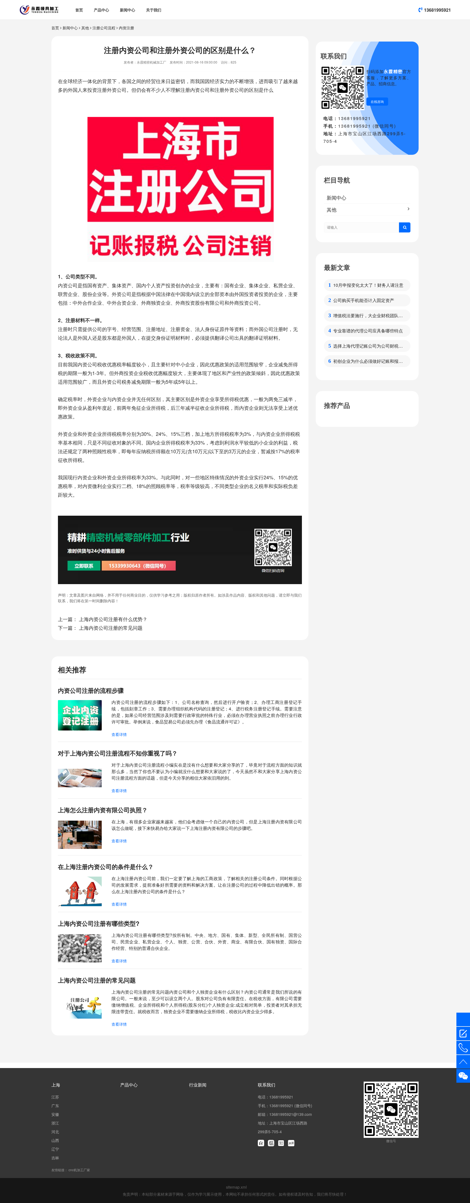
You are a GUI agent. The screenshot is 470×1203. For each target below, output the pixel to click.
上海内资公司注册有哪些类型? (98, 923)
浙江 (55, 1123)
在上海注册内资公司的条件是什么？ (106, 866)
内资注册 (126, 27)
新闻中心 (127, 9)
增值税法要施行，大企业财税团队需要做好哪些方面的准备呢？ (368, 315)
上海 (55, 1085)
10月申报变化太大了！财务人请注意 (368, 285)
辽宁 (55, 1149)
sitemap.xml (236, 1187)
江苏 (55, 1097)
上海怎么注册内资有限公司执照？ (103, 809)
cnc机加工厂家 (79, 1169)
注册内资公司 (195, 89)
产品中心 (101, 9)
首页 (79, 9)
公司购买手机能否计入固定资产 (363, 300)
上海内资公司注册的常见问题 (111, 627)
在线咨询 (377, 101)
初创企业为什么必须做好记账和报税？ (365, 361)
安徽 (55, 1114)
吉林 (55, 1157)
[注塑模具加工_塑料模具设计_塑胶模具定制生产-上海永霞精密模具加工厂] (39, 10)
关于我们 (153, 9)
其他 (85, 27)
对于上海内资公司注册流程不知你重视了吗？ (118, 753)
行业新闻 (197, 1085)
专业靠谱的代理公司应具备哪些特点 (368, 330)
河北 (55, 1131)
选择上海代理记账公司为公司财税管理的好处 (368, 346)
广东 (55, 1105)
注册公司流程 (103, 27)
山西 (55, 1140)
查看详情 (119, 734)
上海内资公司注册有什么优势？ (113, 618)
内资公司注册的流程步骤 (91, 690)
